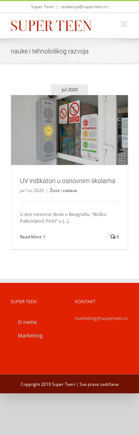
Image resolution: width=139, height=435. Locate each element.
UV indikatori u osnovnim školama (61, 121)
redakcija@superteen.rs (84, 7)
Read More (31, 237)
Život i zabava (69, 142)
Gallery (78, 121)
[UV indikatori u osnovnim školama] (69, 130)
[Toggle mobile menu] (124, 24)
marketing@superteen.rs (101, 318)
